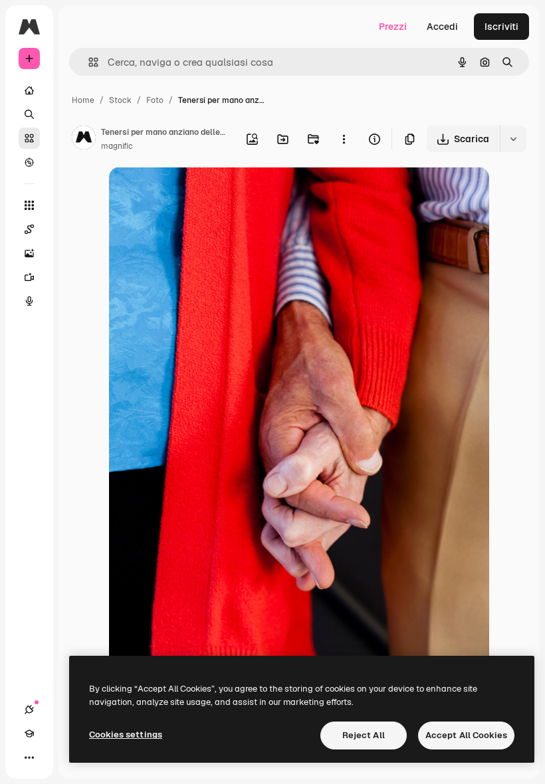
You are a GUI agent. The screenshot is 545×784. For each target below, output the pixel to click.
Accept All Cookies (466, 735)
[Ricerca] (29, 114)
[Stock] (29, 138)
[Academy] (29, 733)
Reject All (363, 735)
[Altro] (29, 757)
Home (83, 100)
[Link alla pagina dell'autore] (84, 139)
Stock (120, 100)
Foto (155, 100)
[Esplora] (29, 162)
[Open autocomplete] (88, 62)
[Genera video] (29, 277)
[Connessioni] (29, 709)
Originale (196, 192)
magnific (117, 146)
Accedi (442, 27)
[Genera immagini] (29, 253)
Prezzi (393, 27)
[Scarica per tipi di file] (513, 139)
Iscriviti (501, 27)
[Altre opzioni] (343, 139)
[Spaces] (29, 229)
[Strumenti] (29, 205)
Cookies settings (125, 734)
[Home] (29, 90)
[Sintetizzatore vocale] (29, 301)
